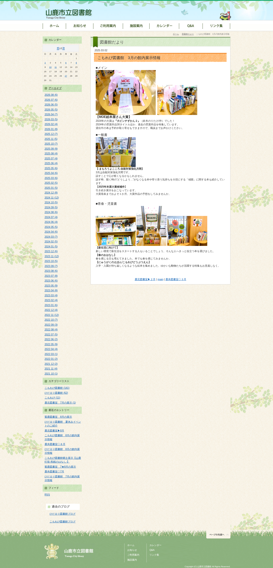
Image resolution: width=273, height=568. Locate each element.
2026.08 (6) (51, 94)
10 (50, 67)
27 (66, 76)
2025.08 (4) (51, 153)
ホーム (176, 34)
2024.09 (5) (51, 207)
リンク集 (154, 554)
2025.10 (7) (51, 143)
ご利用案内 (133, 554)
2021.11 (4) (51, 368)
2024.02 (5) (51, 241)
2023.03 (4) (51, 295)
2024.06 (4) (51, 222)
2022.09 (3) (51, 324)
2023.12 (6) (51, 251)
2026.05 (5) (51, 109)
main (160, 279)
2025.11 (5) (51, 139)
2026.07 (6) (51, 99)
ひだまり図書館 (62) (56, 392)
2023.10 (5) (51, 261)
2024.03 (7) (51, 236)
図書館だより (188, 34)
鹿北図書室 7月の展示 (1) (60, 402)
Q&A (151, 550)
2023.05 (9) (51, 285)
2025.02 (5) (51, 182)
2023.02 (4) (51, 300)
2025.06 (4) (51, 163)
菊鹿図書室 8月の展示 (58, 416)
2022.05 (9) (51, 344)
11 (56, 67)
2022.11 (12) (52, 315)
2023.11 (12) (52, 256)
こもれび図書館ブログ (63, 521)
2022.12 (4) (51, 310)
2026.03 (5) (51, 119)
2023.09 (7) (51, 266)
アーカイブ (55, 88)
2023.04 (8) (51, 290)
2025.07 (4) (51, 158)
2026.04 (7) (51, 114)
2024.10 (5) (51, 202)
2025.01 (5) (51, 187)
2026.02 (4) (51, 124)
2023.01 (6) (51, 305)
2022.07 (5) (51, 334)
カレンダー (155, 545)
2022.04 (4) (51, 349)
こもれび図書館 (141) (57, 387)
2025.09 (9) (51, 148)
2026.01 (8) (51, 129)
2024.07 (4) (51, 217)
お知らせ (132, 550)
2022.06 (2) (51, 339)
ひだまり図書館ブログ (63, 513)
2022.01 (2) (51, 358)
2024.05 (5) (51, 227)
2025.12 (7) (51, 134)
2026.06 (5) (51, 104)
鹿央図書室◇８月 (55, 444)
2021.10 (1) (51, 373)
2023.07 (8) (51, 275)
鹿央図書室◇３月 (175, 279)
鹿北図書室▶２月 (145, 279)
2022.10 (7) (51, 319)
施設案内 (132, 559)
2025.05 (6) (51, 168)
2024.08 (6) (51, 212)
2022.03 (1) (51, 354)
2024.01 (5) (51, 246)
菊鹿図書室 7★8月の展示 (60, 466)
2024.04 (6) (51, 231)
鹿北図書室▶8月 (54, 430)
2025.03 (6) (51, 178)
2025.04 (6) (51, 173)
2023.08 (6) (51, 270)
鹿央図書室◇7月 (54, 471)
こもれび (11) (52, 397)
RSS (47, 494)
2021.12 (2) (51, 363)
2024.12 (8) (51, 192)
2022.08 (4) (51, 329)
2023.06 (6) (51, 280)
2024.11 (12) (52, 197)
